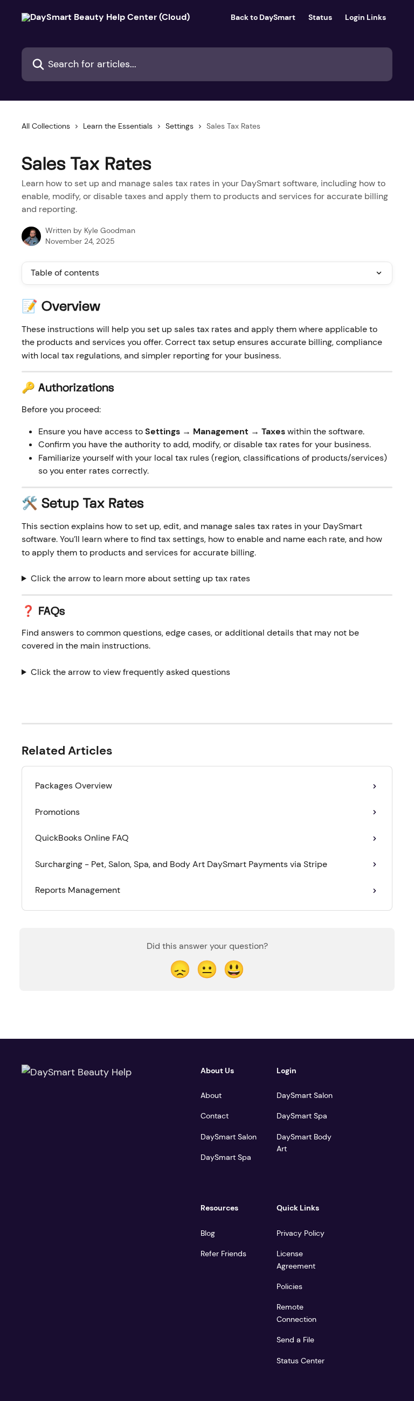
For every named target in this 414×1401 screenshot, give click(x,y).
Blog (208, 1233)
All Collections (46, 126)
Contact (215, 1116)
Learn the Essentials (118, 126)
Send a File (295, 1339)
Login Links (365, 17)
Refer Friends (223, 1253)
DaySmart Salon (229, 1137)
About (211, 1095)
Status (320, 17)
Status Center (301, 1360)
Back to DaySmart (263, 17)
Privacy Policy (301, 1233)
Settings (179, 126)
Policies (289, 1286)
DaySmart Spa (226, 1157)
